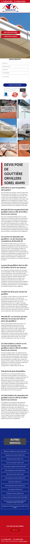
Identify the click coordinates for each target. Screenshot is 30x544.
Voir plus (15, 530)
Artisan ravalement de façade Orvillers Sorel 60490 (15, 497)
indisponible (8, 1)
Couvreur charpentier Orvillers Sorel (15, 462)
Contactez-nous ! (11, 36)
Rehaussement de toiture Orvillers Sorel (15, 455)
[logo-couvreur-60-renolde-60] (10, 8)
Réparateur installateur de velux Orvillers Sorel (15, 451)
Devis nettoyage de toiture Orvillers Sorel (15, 485)
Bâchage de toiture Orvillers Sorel (15, 458)
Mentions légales (23, 541)
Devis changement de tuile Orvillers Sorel (15, 470)
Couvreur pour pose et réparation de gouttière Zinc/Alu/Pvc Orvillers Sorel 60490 (15, 501)
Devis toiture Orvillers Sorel (15, 481)
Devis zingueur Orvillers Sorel (15, 489)
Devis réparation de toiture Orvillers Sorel (15, 478)
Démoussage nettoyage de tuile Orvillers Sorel (15, 466)
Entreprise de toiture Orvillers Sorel (15, 493)
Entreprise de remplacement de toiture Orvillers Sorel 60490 (15, 507)
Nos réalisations (10, 32)
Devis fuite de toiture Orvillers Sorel (15, 474)
